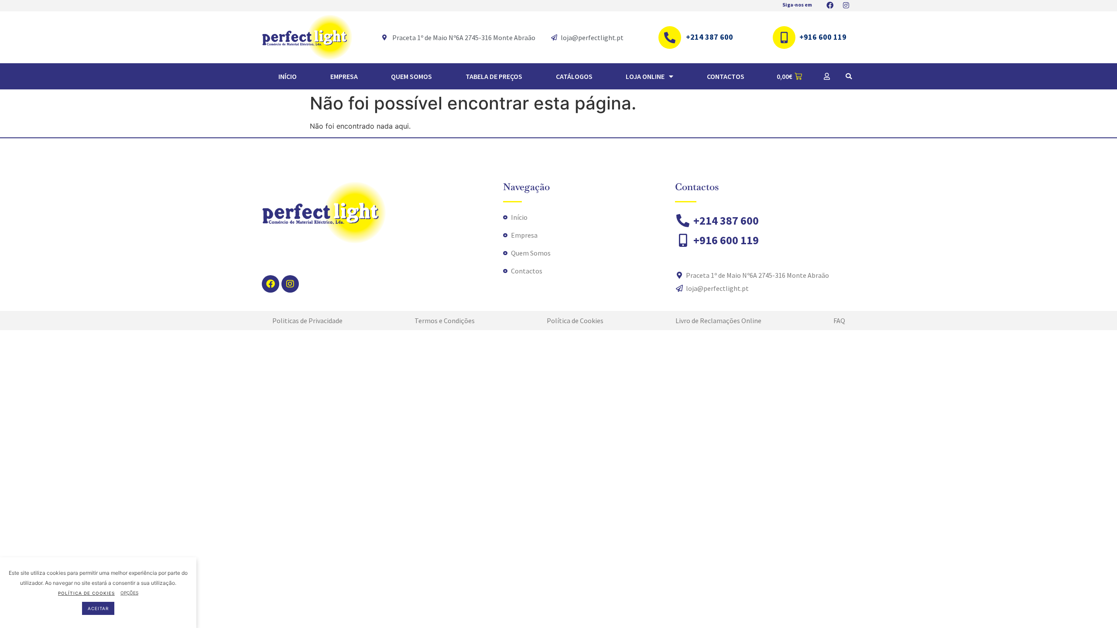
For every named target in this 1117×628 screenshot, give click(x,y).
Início (287, 76)
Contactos (725, 76)
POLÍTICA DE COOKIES (86, 592)
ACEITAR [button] (98, 608)
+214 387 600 (709, 37)
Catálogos (574, 76)
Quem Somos (411, 76)
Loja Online (645, 76)
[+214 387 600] (669, 37)
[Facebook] (270, 284)
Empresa (344, 76)
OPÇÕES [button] (129, 592)
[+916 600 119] (784, 37)
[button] (848, 76)
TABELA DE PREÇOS (494, 76)
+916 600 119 (822, 37)
